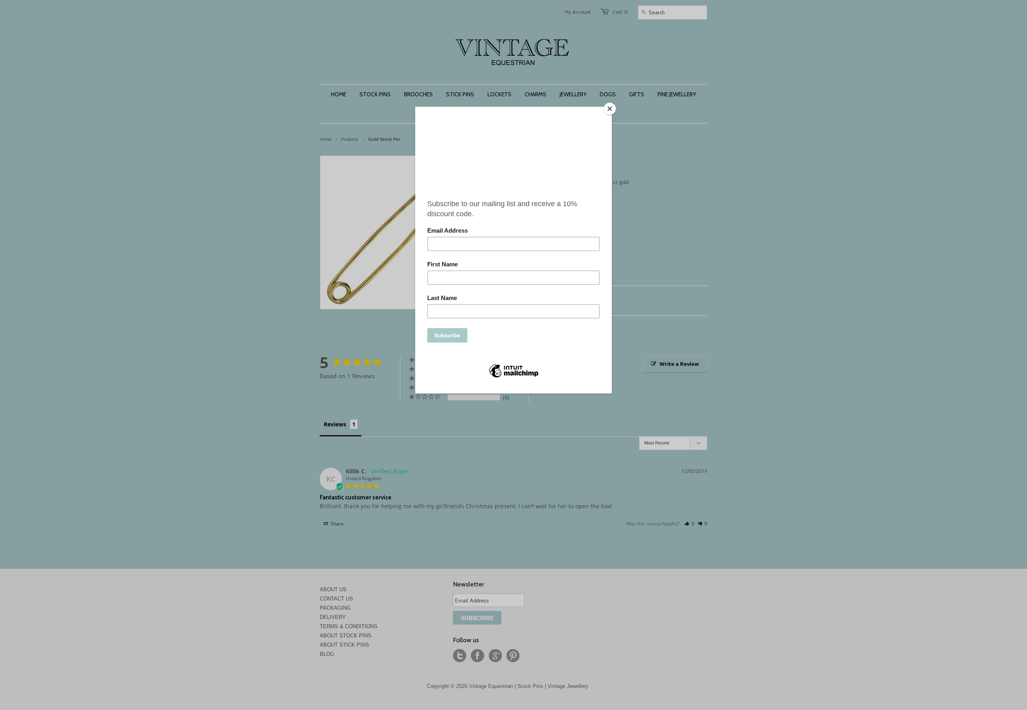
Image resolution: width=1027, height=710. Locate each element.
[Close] (610, 109)
